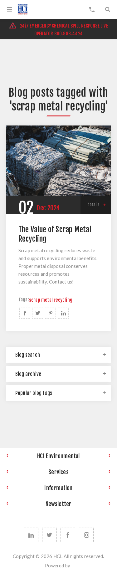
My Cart (92, 9)
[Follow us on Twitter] (49, 535)
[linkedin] (31, 535)
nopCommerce (71, 567)
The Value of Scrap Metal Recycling (54, 234)
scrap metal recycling (50, 300)
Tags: (23, 300)
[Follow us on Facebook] (68, 535)
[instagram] (86, 535)
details (93, 204)
